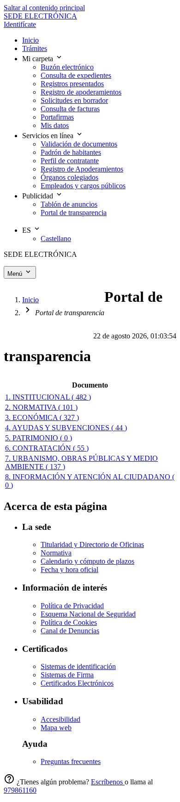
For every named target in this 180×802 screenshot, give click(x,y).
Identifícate (20, 24)
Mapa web (56, 728)
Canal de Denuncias (70, 631)
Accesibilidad (60, 719)
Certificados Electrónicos (77, 683)
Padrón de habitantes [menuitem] (71, 152)
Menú (15, 273)
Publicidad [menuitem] (38, 196)
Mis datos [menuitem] (55, 125)
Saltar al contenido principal (44, 8)
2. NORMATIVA (41, 407)
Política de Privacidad (72, 606)
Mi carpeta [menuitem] (38, 59)
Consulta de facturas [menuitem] (70, 109)
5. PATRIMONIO (38, 438)
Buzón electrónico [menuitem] (67, 67)
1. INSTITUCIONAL (48, 397)
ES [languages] (27, 230)
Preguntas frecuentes (71, 761)
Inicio (30, 300)
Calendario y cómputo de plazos (87, 561)
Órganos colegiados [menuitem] (69, 177)
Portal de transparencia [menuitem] (74, 212)
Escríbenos (108, 782)
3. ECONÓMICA (42, 417)
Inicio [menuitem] (30, 40)
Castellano (56, 238)
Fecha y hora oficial (69, 569)
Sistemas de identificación (78, 666)
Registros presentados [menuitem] (72, 84)
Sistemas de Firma (67, 675)
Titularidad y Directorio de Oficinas (92, 544)
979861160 (20, 790)
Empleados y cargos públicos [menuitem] (83, 186)
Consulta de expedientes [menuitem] (76, 75)
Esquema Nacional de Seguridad (88, 614)
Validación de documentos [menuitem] (79, 144)
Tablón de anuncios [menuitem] (69, 204)
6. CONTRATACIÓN (47, 448)
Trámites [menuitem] (34, 48)
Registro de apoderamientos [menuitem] (81, 92)
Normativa (56, 553)
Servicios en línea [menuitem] (48, 136)
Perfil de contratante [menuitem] (70, 161)
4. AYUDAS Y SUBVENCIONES (66, 428)
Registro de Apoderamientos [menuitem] (82, 169)
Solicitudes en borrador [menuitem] (74, 100)
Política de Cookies (69, 622)
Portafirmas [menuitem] (57, 117)
